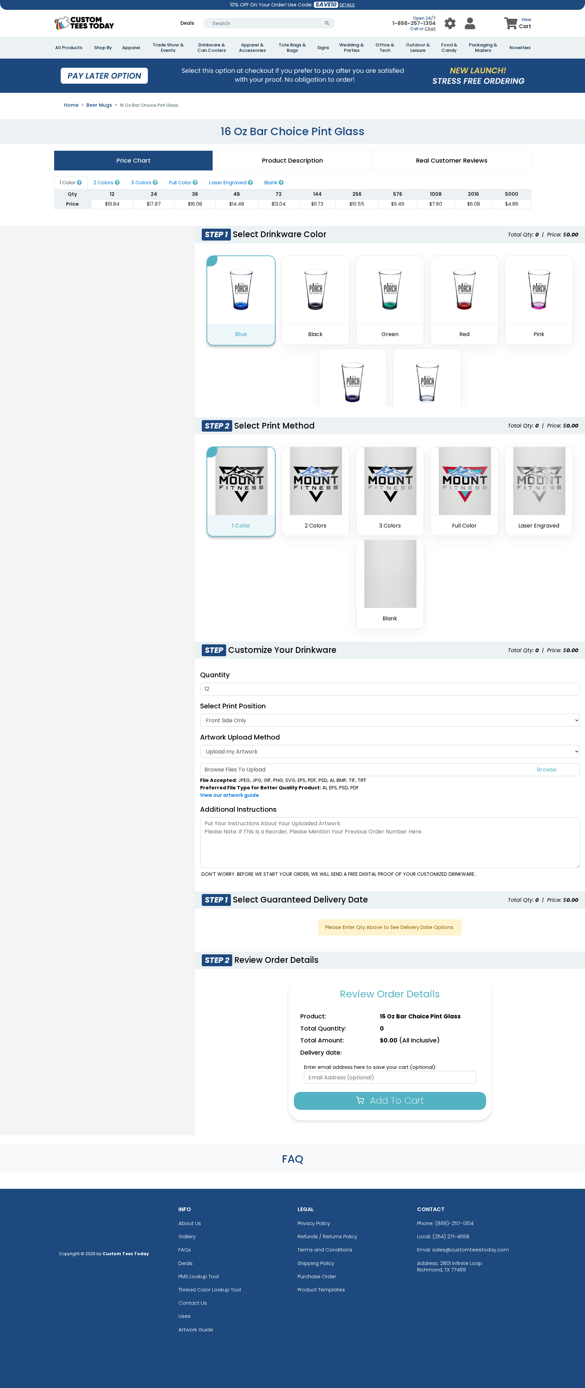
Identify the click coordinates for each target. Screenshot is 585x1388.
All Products (68, 47)
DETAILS (347, 5)
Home (71, 105)
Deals (187, 23)
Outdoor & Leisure (418, 47)
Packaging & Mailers (483, 47)
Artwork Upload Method (240, 737)
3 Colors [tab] (142, 182)
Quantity (215, 675)
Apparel (131, 47)
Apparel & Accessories (252, 47)
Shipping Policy (316, 1263)
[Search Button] (327, 23)
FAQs (184, 1249)
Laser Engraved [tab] (228, 182)
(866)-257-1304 (454, 1223)
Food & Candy (449, 47)
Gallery (187, 1236)
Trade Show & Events (168, 47)
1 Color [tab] (68, 182)
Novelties (520, 47)
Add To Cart (395, 1100)
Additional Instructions (238, 809)
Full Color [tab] (181, 182)
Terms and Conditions (325, 1249)
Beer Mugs (99, 105)
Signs (323, 47)
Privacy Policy (314, 1223)
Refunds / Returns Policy (327, 1236)
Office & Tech (384, 47)
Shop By (103, 47)
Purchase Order (317, 1276)
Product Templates (321, 1289)
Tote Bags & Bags (292, 47)
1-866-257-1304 (414, 23)
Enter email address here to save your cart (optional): (370, 1067)
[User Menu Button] (450, 23)
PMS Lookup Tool (198, 1276)
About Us (189, 1223)
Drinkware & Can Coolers (211, 47)
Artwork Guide (195, 1329)
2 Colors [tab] (104, 182)
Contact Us (192, 1302)
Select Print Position (233, 706)
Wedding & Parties (351, 47)
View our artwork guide (229, 795)
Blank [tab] (271, 182)
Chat (430, 29)
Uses (184, 1316)
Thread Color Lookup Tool (209, 1289)
